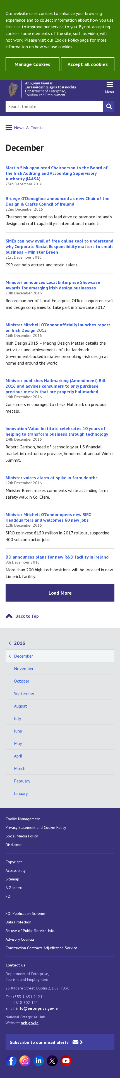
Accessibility (16, 870)
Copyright (14, 861)
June (18, 731)
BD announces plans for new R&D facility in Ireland (57, 557)
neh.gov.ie (30, 1022)
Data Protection (18, 922)
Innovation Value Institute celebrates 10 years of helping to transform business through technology (57, 431)
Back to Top (27, 616)
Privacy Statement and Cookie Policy (36, 827)
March (19, 768)
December (23, 656)
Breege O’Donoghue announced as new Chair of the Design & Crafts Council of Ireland (57, 201)
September (24, 693)
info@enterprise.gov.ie (37, 1008)
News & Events (29, 127)
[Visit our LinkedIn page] (38, 1060)
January (21, 793)
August (20, 706)
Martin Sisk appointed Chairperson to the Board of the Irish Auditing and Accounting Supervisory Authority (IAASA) (57, 173)
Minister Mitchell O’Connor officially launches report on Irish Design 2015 (58, 327)
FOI (8, 896)
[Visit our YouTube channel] (65, 1060)
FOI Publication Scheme (25, 913)
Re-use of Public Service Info (30, 930)
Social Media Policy (22, 836)
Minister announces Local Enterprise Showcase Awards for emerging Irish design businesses (53, 285)
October (21, 681)
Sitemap (12, 879)
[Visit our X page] (52, 1060)
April (18, 756)
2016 (19, 643)
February (22, 781)
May (18, 743)
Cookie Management (23, 818)
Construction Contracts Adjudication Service (41, 947)
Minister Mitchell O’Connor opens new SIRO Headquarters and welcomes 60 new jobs (49, 517)
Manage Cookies (32, 64)
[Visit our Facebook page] (11, 1060)
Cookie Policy (66, 40)
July (17, 718)
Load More (60, 593)
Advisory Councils (20, 939)
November (23, 668)
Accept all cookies (88, 64)
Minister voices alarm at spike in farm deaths (52, 477)
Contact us (15, 965)
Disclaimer (14, 844)
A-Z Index (14, 887)
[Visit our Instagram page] (24, 1060)
